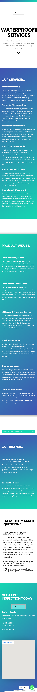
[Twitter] (8, 634)
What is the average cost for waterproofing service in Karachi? (18, 570)
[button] (18, 533)
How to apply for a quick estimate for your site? (14, 533)
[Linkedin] (12, 634)
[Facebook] (4, 634)
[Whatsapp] (32, 687)
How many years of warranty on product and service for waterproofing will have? (18, 563)
